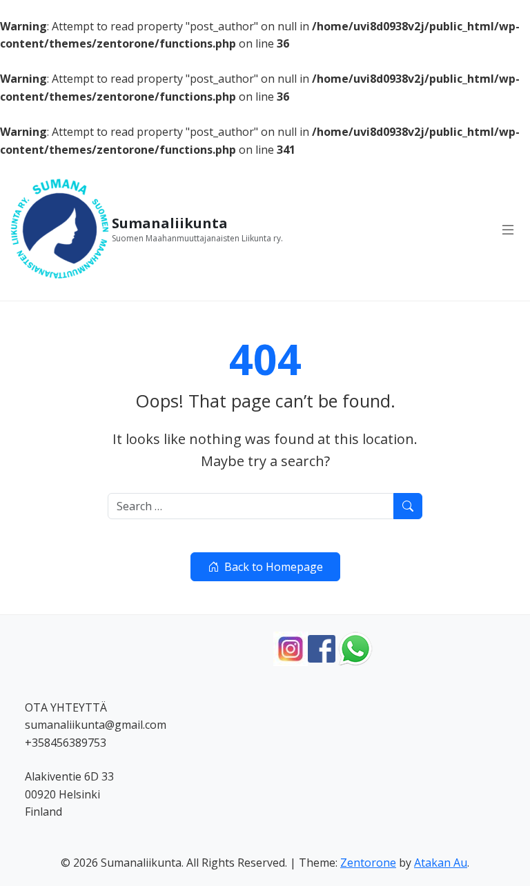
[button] (508, 229)
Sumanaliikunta (170, 223)
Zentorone (368, 862)
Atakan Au (440, 862)
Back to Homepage (273, 566)
